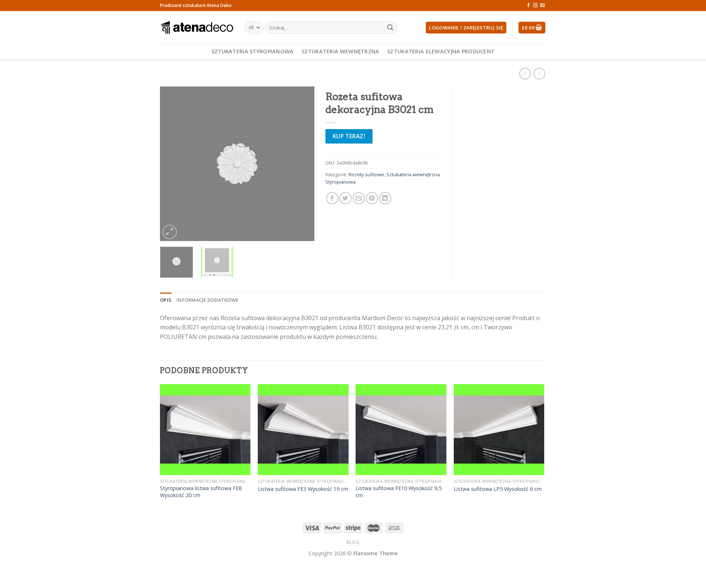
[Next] (302, 163)
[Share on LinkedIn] (385, 198)
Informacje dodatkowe (207, 300)
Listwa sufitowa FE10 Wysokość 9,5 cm (399, 492)
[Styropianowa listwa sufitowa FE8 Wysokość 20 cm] (205, 429)
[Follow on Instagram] (535, 5)
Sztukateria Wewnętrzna (340, 51)
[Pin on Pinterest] (372, 198)
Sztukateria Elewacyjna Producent (441, 51)
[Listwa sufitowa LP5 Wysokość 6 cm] (499, 429)
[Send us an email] (542, 5)
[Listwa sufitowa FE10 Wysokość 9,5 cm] (401, 429)
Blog (352, 542)
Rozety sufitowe (366, 174)
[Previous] (172, 163)
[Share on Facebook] (332, 198)
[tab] (165, 300)
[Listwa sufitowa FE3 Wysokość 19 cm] (303, 429)
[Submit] (390, 27)
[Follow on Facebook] (528, 5)
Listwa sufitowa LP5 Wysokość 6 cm (498, 489)
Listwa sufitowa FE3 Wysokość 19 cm (303, 489)
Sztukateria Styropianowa (252, 51)
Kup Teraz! (349, 136)
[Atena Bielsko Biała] (196, 27)
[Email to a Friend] (359, 198)
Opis (165, 300)
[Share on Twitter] (345, 198)
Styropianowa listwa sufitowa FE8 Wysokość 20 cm (201, 492)
